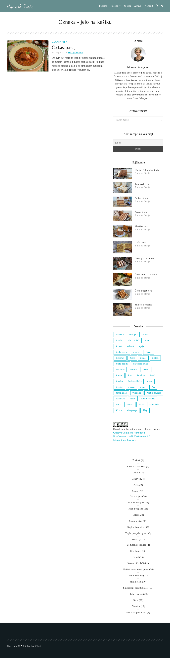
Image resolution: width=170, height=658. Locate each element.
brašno (120, 340)
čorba (119, 410)
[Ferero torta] (122, 216)
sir (154, 387)
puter (143, 387)
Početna (103, 5)
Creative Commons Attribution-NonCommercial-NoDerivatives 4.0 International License (131, 436)
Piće (135, 485)
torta (119, 404)
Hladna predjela (136, 502)
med (153, 375)
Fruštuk (136, 460)
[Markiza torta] (122, 231)
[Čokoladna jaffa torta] (122, 279)
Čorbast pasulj (64, 47)
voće (142, 404)
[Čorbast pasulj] (27, 55)
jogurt (137, 352)
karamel (120, 358)
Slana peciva (135, 521)
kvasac (134, 369)
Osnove (136, 478)
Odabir (136, 472)
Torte (135, 600)
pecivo (120, 387)
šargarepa (132, 410)
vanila (130, 404)
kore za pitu (122, 364)
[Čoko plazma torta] (122, 263)
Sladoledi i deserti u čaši (135, 587)
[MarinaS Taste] (20, 6)
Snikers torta (141, 198)
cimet (119, 346)
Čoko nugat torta (143, 290)
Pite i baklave (136, 575)
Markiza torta (142, 226)
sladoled (137, 393)
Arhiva (137, 5)
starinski (121, 398)
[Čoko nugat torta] (122, 294)
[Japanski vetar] (122, 187)
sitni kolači (122, 393)
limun (119, 375)
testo (133, 398)
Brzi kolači (135, 551)
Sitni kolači (135, 581)
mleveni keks (135, 381)
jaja (142, 346)
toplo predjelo (148, 398)
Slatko (135, 539)
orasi (150, 381)
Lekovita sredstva (136, 466)
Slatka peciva (136, 594)
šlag (145, 410)
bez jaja (133, 334)
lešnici (147, 369)
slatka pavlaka (154, 393)
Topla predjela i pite (135, 533)
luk (130, 375)
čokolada (155, 404)
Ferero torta (141, 212)
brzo (148, 340)
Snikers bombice (143, 304)
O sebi (127, 5)
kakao (149, 352)
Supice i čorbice (135, 527)
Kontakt (149, 5)
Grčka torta (140, 242)
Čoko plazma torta (144, 258)
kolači (156, 358)
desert (131, 346)
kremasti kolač (141, 364)
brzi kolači (134, 340)
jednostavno (122, 352)
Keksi (136, 557)
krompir (121, 369)
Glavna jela (59, 42)
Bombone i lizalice (136, 544)
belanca (120, 334)
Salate (136, 514)
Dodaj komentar (75, 52)
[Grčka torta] (122, 247)
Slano (135, 491)
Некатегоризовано (136, 612)
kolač (143, 358)
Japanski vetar (142, 184)
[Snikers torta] (122, 202)
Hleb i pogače (135, 508)
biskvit (147, 334)
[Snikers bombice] (122, 309)
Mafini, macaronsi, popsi (136, 569)
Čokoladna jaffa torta (146, 274)
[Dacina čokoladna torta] (122, 173)
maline (141, 375)
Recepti (114, 5)
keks (133, 358)
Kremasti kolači (136, 563)
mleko (120, 381)
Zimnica (135, 606)
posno (132, 387)
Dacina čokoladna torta (147, 170)
